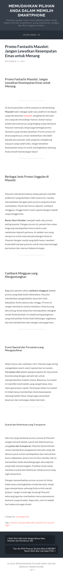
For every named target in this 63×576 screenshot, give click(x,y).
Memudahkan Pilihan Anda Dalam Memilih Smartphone (32, 10)
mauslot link (40, 522)
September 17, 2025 (15, 61)
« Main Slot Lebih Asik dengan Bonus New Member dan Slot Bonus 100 (26, 539)
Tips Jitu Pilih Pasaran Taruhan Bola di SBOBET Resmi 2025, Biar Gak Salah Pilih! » (34, 549)
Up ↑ (32, 570)
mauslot (28, 115)
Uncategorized (22, 516)
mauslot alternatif (26, 522)
